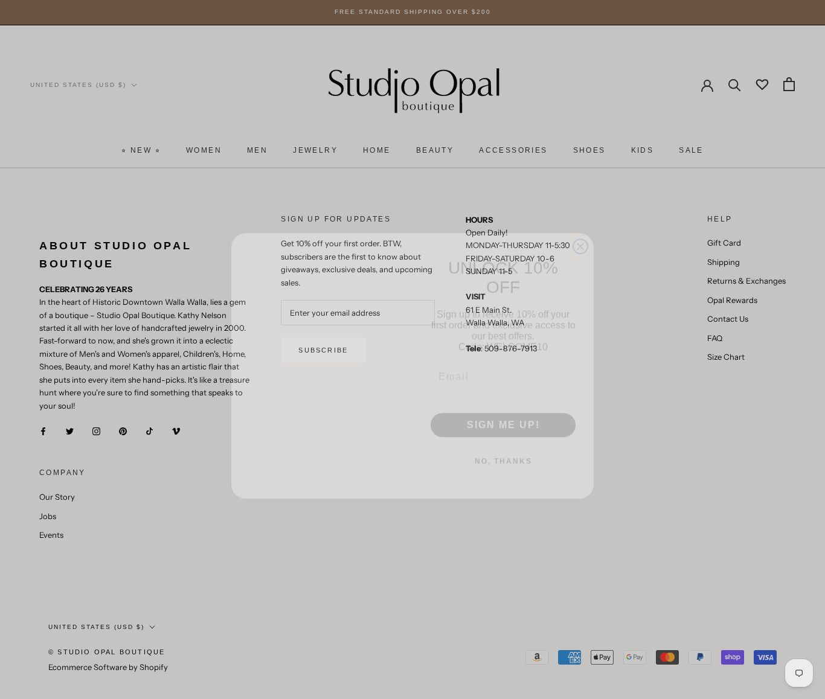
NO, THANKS (503, 445)
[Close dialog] (580, 230)
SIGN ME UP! (503, 408)
